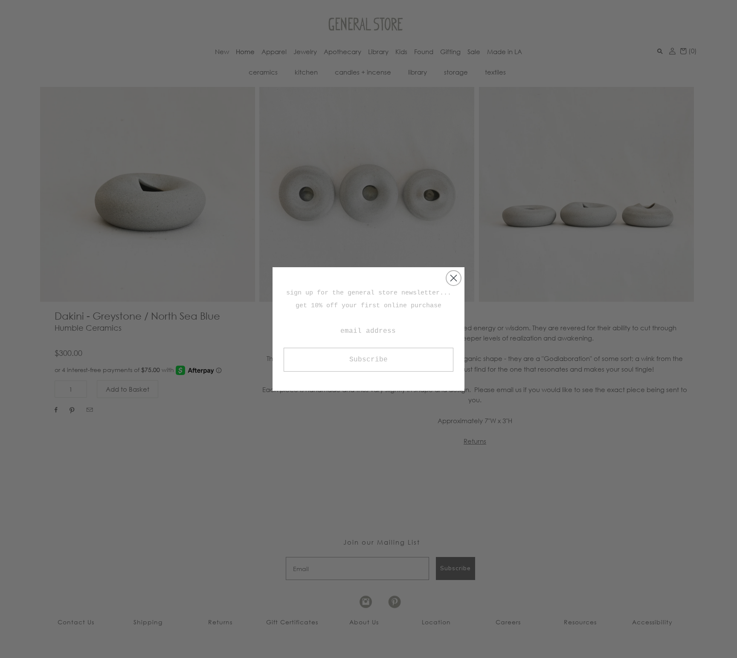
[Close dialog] (453, 278)
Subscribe (368, 360)
